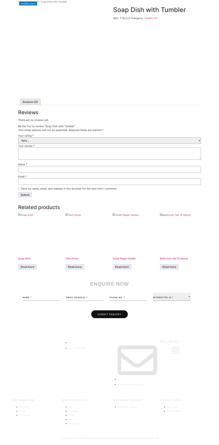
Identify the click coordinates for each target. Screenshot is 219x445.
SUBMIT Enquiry (109, 314)
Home (126, 17)
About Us (140, 17)
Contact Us (185, 17)
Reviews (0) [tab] (30, 101)
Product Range (160, 17)
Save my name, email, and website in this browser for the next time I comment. (69, 188)
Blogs (201, 17)
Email (22, 176)
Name (22, 164)
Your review (26, 146)
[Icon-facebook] (164, 350)
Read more (27, 266)
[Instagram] (175, 350)
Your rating (26, 135)
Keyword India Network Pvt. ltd (142, 438)
